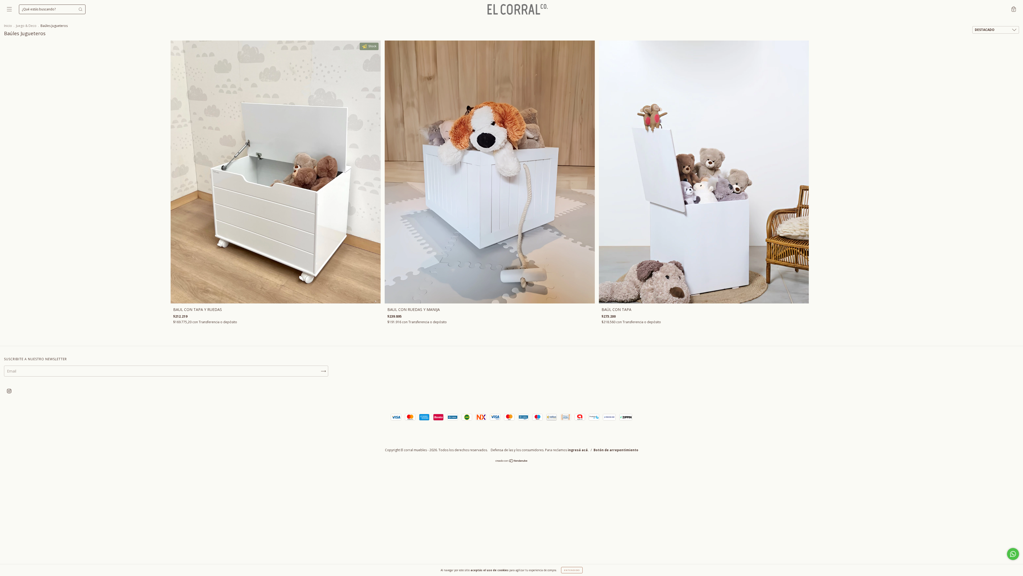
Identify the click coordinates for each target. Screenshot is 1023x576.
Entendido (572, 570)
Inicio (8, 25)
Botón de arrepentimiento (616, 450)
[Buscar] (80, 9)
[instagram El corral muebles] (9, 390)
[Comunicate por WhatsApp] (1013, 554)
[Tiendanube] (511, 461)
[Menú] (9, 9)
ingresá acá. (578, 450)
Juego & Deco (26, 25)
